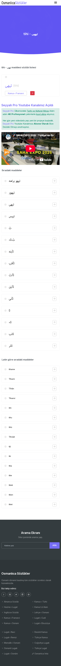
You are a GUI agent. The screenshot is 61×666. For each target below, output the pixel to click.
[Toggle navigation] (55, 2)
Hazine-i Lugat (10, 607)
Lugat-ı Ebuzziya (42, 623)
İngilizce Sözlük (11, 612)
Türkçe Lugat (40, 648)
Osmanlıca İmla (41, 653)
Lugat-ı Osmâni (10, 653)
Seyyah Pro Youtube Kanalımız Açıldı (27, 105)
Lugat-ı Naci (9, 632)
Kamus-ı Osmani (11, 623)
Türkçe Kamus (41, 637)
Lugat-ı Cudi (40, 618)
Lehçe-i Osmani (41, 612)
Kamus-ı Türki (40, 601)
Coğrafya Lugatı (41, 643)
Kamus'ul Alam (41, 607)
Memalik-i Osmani (11, 643)
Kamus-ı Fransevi (16, 93)
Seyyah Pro (8, 111)
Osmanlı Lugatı (10, 648)
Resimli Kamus (41, 632)
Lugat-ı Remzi (10, 637)
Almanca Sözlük (11, 601)
